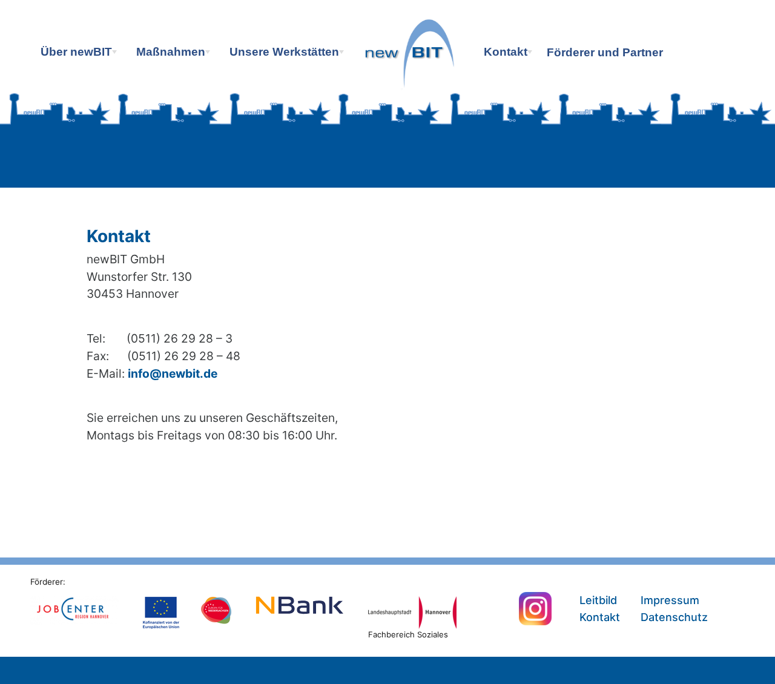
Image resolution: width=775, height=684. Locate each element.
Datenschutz (674, 617)
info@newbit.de (172, 373)
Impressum (670, 600)
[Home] (411, 71)
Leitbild (598, 600)
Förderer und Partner (605, 52)
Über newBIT (80, 54)
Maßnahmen (174, 54)
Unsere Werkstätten (287, 54)
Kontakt (509, 54)
